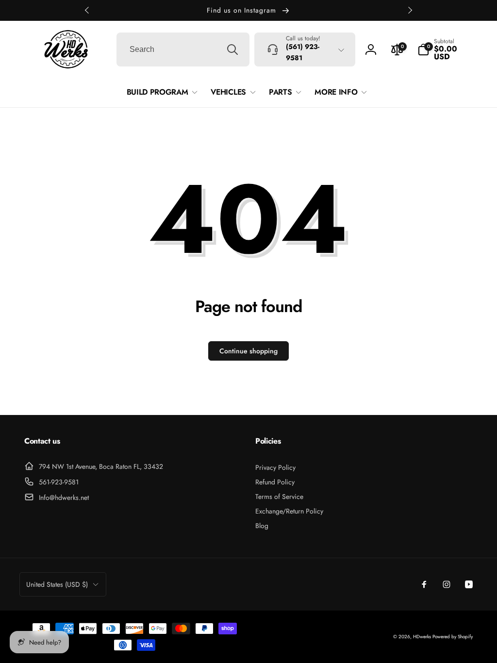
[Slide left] (87, 10)
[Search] (232, 49)
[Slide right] (409, 10)
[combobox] (182, 49)
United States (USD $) (57, 584)
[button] (445, 49)
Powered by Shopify (452, 636)
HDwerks (422, 636)
